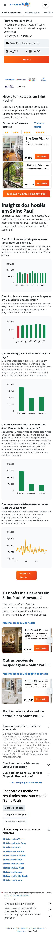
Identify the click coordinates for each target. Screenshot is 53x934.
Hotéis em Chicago (12, 871)
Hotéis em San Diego (13, 863)
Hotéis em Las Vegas (13, 839)
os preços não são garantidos (16, 895)
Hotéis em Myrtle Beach (15, 876)
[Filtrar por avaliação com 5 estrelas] (39, 133)
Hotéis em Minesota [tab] (15, 821)
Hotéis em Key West (13, 867)
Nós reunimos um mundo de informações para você (20, 909)
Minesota (20, 931)
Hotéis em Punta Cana (14, 843)
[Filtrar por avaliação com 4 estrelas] (26, 133)
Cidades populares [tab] (14, 807)
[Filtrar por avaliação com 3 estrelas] (15, 133)
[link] (26, 193)
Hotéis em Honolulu (13, 851)
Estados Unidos (37, 928)
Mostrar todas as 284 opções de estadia (25, 673)
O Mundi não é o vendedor (19, 903)
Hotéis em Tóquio (12, 847)
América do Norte (20, 928)
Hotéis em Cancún (12, 880)
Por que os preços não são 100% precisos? (22, 916)
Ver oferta (42, 156)
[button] (5, 4)
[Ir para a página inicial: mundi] (20, 4)
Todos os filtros (39, 125)
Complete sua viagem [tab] (15, 814)
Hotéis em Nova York (14, 855)
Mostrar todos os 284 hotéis (19, 622)
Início (7, 928)
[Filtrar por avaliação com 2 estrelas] (6, 133)
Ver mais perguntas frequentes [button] (26, 782)
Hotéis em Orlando (13, 859)
